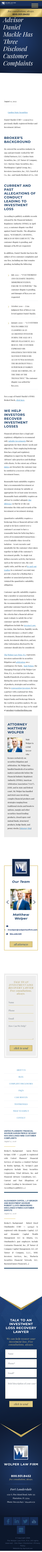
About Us (21, 1070)
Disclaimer (28, 1543)
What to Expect (21, 1111)
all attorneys (21, 944)
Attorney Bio (25, 828)
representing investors (20, 688)
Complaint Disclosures (21, 1083)
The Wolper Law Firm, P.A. (15, 654)
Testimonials (21, 1104)
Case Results (21, 1097)
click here (20, 400)
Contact (21, 1118)
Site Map (18, 1543)
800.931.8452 (21, 14)
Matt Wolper (29, 666)
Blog (21, 1077)
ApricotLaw (28, 1548)
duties (6, 467)
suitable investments (17, 441)
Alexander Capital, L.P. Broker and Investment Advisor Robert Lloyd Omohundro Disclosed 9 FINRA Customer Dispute (21, 1205)
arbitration (20, 662)
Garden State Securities (18, 112)
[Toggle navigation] (35, 5)
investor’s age (29, 625)
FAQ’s (21, 1090)
